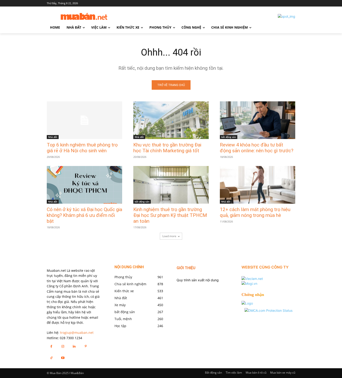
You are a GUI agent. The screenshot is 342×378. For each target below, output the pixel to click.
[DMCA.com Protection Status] (268, 310)
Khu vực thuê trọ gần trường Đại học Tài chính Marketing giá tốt (167, 147)
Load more (169, 236)
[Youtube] (62, 357)
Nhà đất (52, 137)
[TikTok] (51, 357)
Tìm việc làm (234, 373)
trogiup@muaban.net (77, 332)
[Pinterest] (85, 346)
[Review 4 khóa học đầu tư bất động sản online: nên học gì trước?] (257, 120)
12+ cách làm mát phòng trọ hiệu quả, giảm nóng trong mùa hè (255, 212)
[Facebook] (51, 346)
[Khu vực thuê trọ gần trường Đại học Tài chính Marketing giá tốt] (171, 120)
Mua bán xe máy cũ (282, 373)
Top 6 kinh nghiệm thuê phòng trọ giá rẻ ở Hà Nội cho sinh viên (82, 147)
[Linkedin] (74, 346)
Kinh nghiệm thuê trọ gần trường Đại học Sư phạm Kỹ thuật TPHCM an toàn (170, 215)
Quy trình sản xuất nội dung (198, 280)
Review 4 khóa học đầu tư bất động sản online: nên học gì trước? (256, 147)
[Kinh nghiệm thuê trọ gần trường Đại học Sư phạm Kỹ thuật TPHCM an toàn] (171, 185)
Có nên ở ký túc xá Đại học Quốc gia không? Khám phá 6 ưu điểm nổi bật (84, 215)
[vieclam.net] (252, 279)
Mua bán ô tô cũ (256, 373)
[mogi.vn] (249, 283)
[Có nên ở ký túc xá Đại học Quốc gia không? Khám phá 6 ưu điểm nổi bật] (84, 185)
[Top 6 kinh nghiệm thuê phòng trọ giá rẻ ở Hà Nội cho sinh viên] (84, 120)
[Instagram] (62, 346)
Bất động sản (213, 373)
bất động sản (228, 137)
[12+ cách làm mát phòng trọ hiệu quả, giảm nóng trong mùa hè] (257, 185)
